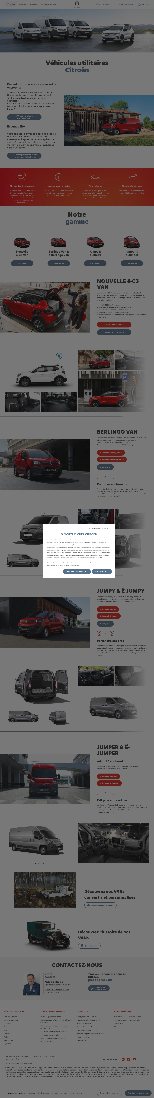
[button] (100, 529)
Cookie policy (54, 565)
